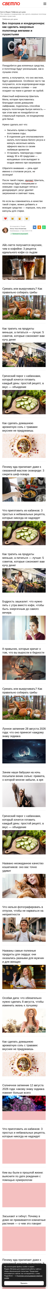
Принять (24, 1283)
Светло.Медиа (5, 12)
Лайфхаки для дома (18, 12)
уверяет (29, 180)
